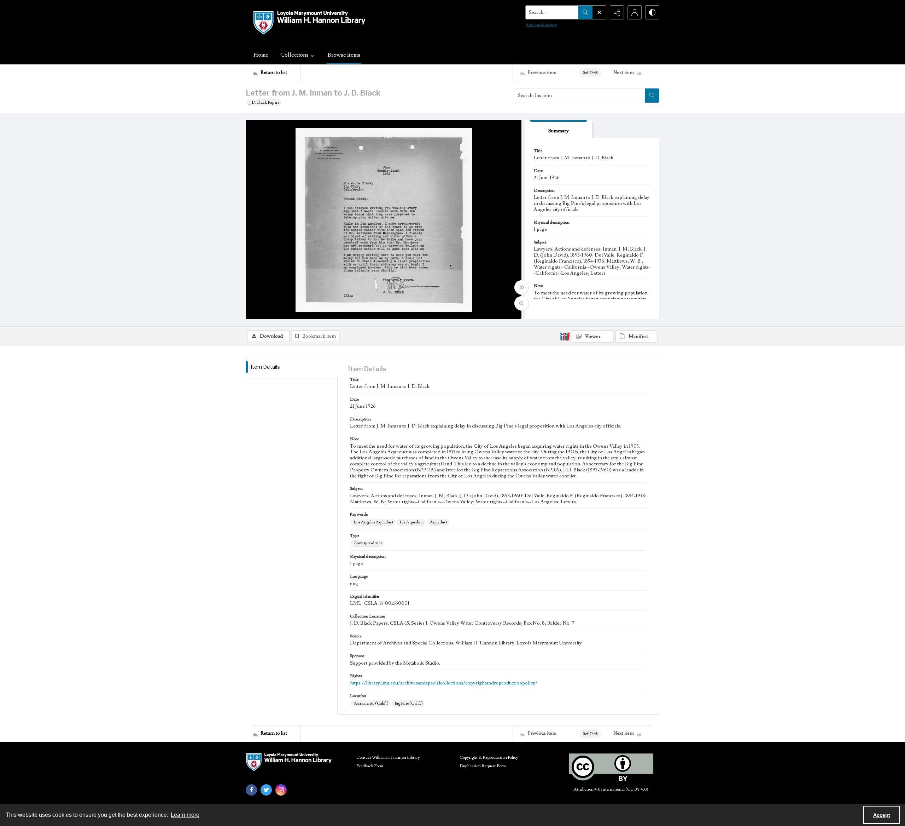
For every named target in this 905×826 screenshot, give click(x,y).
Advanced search (541, 25)
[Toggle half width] (521, 303)
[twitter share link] (266, 790)
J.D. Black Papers (264, 102)
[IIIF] (565, 336)
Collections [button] (294, 54)
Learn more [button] (185, 815)
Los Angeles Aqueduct (373, 522)
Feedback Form (369, 766)
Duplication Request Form (483, 766)
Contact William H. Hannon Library (388, 757)
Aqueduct (439, 522)
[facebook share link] (251, 790)
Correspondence (368, 543)
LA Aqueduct (411, 522)
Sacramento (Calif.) (371, 703)
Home (260, 54)
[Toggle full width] (521, 287)
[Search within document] (652, 95)
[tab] (558, 129)
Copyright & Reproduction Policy (489, 757)
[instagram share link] (281, 790)
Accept (881, 815)
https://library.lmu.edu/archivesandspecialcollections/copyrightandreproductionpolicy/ (443, 683)
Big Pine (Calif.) (409, 703)
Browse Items (344, 54)
